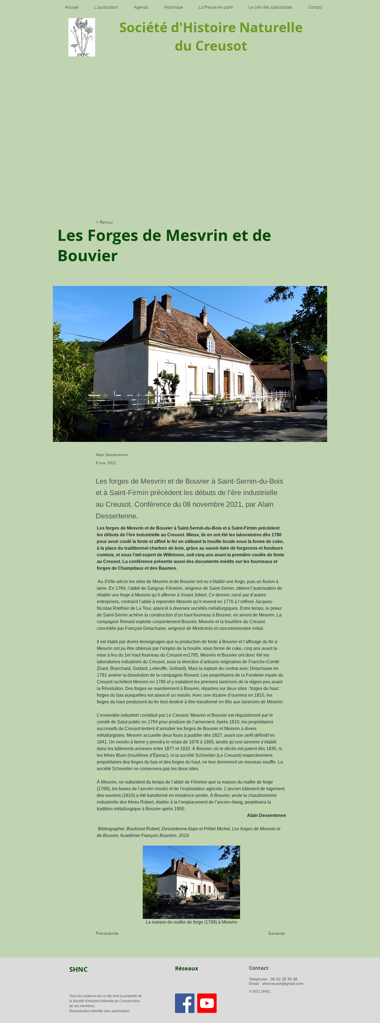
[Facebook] (184, 1003)
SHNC (78, 969)
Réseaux (186, 968)
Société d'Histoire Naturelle (211, 27)
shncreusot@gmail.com (282, 983)
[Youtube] (207, 1003)
